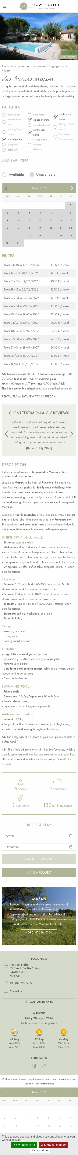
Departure (12, 847)
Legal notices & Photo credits (42, 1079)
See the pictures (67, 57)
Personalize (40, 1150)
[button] (6, 434)
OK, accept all (25, 1144)
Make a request (39, 872)
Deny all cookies (54, 1144)
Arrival (10, 835)
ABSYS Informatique (44, 1083)
